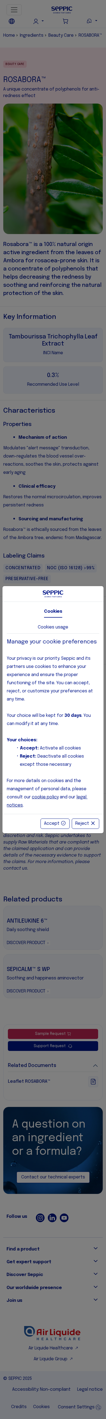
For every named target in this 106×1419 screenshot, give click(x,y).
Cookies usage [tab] (53, 627)
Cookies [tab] (53, 611)
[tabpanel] (53, 724)
